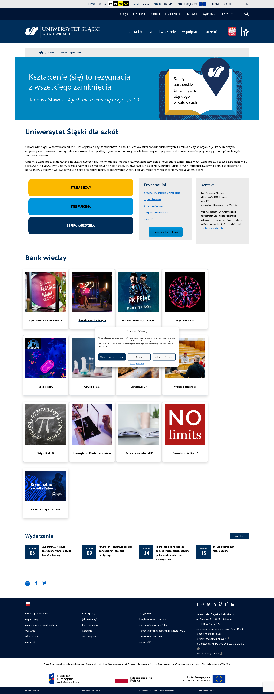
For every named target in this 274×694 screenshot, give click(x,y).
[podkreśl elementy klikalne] (170, 3)
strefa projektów (187, 4)
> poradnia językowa (153, 206)
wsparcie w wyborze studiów (165, 231)
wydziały (208, 14)
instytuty (227, 14)
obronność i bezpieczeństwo (153, 624)
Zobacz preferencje (164, 356)
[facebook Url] (198, 604)
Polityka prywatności (32, 691)
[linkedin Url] (232, 604)
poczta (215, 4)
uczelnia (212, 31)
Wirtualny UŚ (89, 636)
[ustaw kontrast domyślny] (99, 3)
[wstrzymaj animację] (165, 3)
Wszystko (239, 536)
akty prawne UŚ (147, 613)
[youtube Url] (214, 604)
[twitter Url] (208, 604)
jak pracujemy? (90, 619)
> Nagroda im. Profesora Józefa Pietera (162, 192)
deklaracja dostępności (37, 613)
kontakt (227, 4)
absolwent (174, 14)
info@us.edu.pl (213, 633)
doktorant (156, 14)
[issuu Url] (220, 604)
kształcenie (167, 31)
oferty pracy (88, 613)
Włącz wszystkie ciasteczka (112, 356)
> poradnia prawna (152, 199)
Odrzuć (139, 356)
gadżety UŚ (145, 642)
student (140, 14)
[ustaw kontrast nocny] (105, 3)
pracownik (191, 14)
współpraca (190, 31)
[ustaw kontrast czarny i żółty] (120, 3)
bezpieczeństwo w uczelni (152, 619)
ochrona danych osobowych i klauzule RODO (162, 630)
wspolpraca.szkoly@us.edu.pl (213, 228)
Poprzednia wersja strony (91, 691)
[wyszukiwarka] (246, 14)
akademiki (87, 630)
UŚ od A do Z (31, 636)
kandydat (125, 14)
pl (240, 4)
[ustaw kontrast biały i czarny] (115, 3)
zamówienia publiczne (150, 636)
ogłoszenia (30, 642)
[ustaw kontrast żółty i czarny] (126, 3)
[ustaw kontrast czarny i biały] (110, 3)
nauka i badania (140, 31)
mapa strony (31, 619)
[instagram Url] (203, 604)
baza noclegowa (90, 624)
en (246, 4)
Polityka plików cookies (137, 363)
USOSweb (30, 630)
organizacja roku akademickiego (41, 624)
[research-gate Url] (226, 604)
